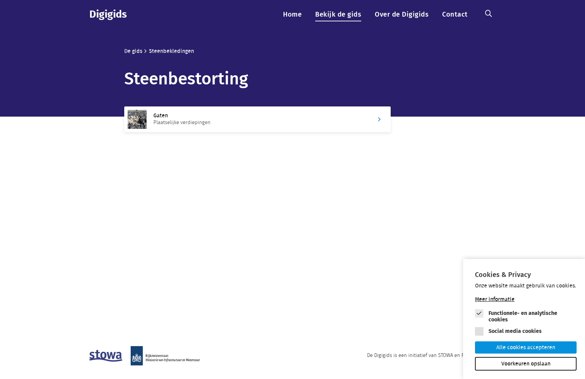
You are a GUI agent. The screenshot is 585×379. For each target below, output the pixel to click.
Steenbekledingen (171, 51)
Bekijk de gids (338, 14)
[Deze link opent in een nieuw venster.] (105, 355)
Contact (455, 14)
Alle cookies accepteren (525, 347)
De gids (133, 51)
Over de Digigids (402, 14)
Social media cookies (515, 331)
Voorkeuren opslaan (525, 363)
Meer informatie (495, 299)
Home (292, 14)
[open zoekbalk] (488, 14)
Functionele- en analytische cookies (523, 316)
